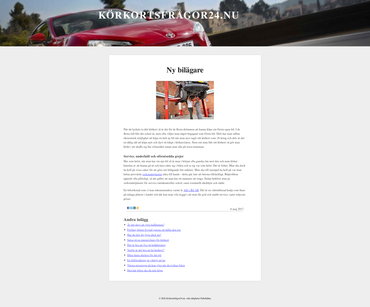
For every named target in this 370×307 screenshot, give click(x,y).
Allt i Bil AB (191, 190)
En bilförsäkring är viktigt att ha (146, 260)
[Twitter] (131, 208)
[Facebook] (128, 208)
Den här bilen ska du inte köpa (145, 270)
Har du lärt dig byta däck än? (144, 235)
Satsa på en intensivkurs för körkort (148, 240)
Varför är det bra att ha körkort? (145, 250)
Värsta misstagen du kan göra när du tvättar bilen (156, 265)
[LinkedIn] (134, 208)
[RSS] (137, 208)
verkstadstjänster (152, 174)
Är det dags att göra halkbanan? (145, 225)
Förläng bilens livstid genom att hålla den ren (154, 230)
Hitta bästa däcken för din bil (144, 255)
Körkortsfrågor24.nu (169, 14)
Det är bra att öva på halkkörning (146, 245)
